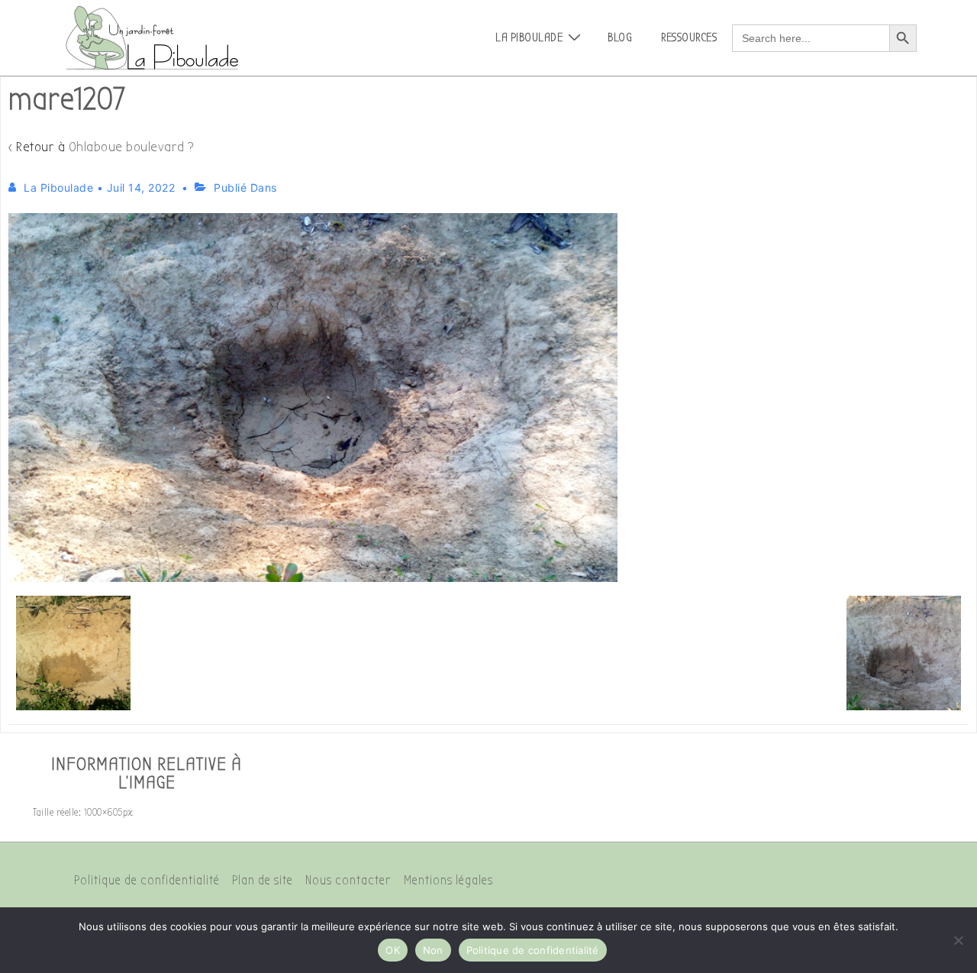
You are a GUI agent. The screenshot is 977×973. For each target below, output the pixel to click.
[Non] (958, 940)
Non (433, 950)
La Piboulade (529, 37)
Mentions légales (448, 880)
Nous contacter (348, 880)
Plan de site (262, 880)
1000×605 (103, 812)
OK (392, 950)
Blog (620, 37)
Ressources (689, 37)
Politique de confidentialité (147, 880)
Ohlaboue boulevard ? (132, 147)
